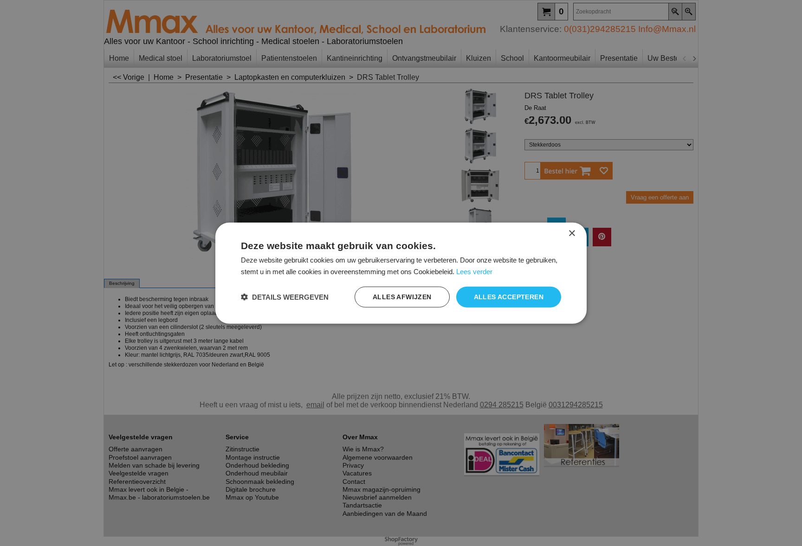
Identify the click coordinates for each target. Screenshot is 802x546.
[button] (285, 297)
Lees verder (474, 271)
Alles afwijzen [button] (402, 297)
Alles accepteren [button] (508, 297)
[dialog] (401, 273)
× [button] (571, 233)
